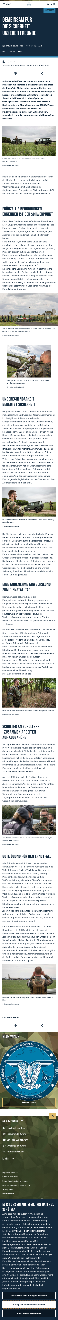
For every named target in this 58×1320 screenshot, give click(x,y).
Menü (8, 4)
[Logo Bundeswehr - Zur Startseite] (29, 4)
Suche (49, 4)
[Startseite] (3, 61)
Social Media (10, 1120)
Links (5, 1158)
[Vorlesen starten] (15, 73)
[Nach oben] (52, 1116)
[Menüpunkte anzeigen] (11, 61)
